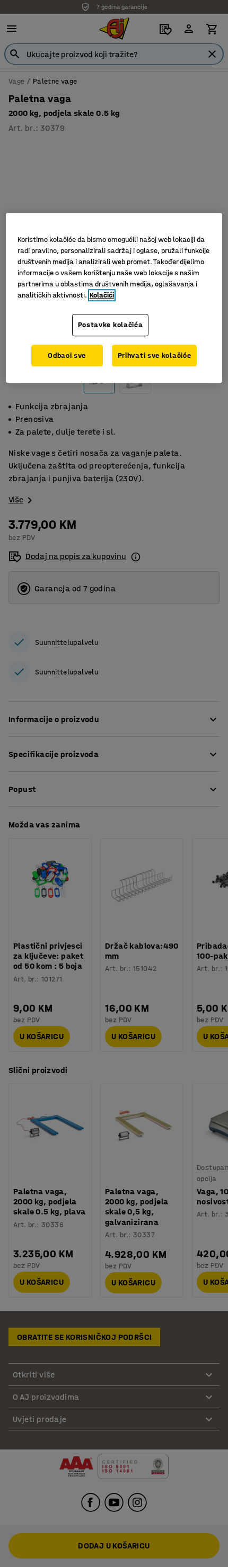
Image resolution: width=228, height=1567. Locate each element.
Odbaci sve (67, 355)
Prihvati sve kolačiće (154, 355)
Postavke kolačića (110, 324)
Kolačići (102, 295)
